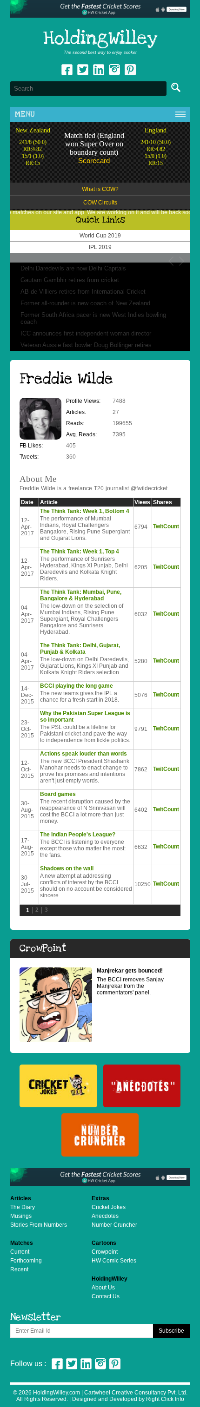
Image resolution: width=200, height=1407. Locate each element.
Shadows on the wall (66, 868)
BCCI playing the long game (76, 686)
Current (19, 1252)
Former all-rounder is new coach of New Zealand (85, 303)
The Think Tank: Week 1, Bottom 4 (84, 511)
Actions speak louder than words (83, 753)
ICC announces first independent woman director (85, 333)
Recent (19, 1269)
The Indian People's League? (77, 834)
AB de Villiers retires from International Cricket (83, 291)
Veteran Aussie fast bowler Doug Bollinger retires (86, 345)
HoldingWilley (100, 38)
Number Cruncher (114, 1225)
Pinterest (114, 1363)
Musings (21, 1216)
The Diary (22, 1207)
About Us (103, 1287)
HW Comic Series (114, 1260)
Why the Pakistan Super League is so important (85, 716)
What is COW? (100, 189)
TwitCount (166, 526)
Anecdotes (105, 1216)
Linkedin (98, 69)
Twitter (82, 69)
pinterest (130, 69)
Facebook (67, 69)
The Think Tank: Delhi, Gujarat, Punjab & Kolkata (80, 648)
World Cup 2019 (100, 235)
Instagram (114, 69)
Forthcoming (26, 1260)
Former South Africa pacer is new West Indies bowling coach (93, 318)
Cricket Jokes (109, 1207)
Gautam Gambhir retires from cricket (69, 279)
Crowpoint (105, 1252)
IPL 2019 (100, 247)
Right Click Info (164, 1399)
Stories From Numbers (38, 1225)
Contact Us (106, 1296)
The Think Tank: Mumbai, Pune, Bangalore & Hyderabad (80, 595)
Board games (58, 794)
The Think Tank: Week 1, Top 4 (79, 551)
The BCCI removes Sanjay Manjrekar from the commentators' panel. (130, 981)
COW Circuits (100, 202)
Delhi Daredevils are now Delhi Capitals (73, 268)
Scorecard (94, 160)
